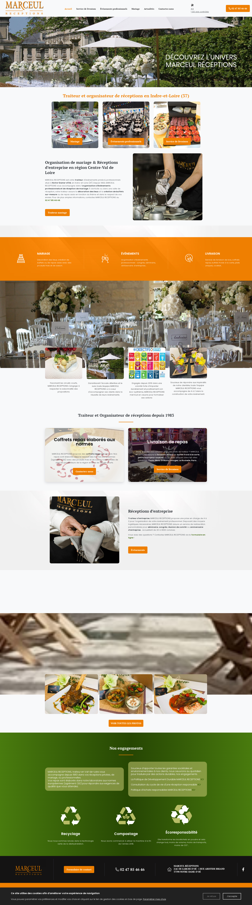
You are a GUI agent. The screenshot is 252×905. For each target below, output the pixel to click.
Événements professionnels (126, 141)
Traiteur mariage (57, 212)
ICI (202, 779)
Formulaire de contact (79, 869)
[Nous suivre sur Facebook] (243, 869)
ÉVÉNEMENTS (130, 254)
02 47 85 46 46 (52, 200)
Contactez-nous (84, 471)
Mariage (75, 141)
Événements (138, 550)
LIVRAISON (212, 254)
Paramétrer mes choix (154, 899)
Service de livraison (177, 141)
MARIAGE (43, 254)
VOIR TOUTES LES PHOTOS (126, 723)
